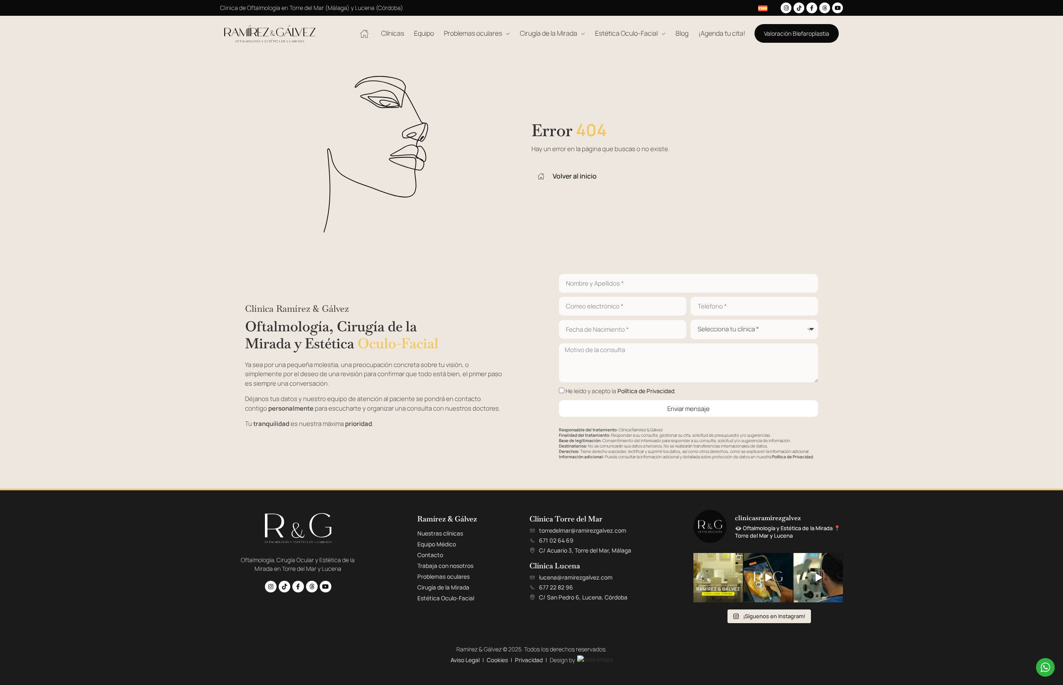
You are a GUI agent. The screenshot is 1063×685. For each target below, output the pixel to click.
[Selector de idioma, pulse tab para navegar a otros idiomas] (763, 7)
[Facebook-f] (811, 7)
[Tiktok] (799, 7)
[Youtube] (837, 7)
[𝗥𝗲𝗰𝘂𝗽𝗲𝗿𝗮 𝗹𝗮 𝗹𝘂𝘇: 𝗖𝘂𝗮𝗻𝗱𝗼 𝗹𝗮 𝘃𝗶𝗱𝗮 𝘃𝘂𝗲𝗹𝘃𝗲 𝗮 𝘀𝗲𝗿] (818, 577)
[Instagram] (786, 7)
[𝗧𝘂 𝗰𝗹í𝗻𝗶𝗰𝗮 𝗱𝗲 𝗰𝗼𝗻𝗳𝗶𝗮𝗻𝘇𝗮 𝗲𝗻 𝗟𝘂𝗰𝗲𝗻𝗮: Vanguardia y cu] (718, 577)
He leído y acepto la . (621, 391)
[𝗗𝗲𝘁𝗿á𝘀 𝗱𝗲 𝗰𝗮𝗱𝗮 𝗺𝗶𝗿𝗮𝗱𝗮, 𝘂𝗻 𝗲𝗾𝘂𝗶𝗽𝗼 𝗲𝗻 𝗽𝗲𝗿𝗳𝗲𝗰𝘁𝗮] (768, 577)
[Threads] (824, 7)
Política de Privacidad (645, 391)
